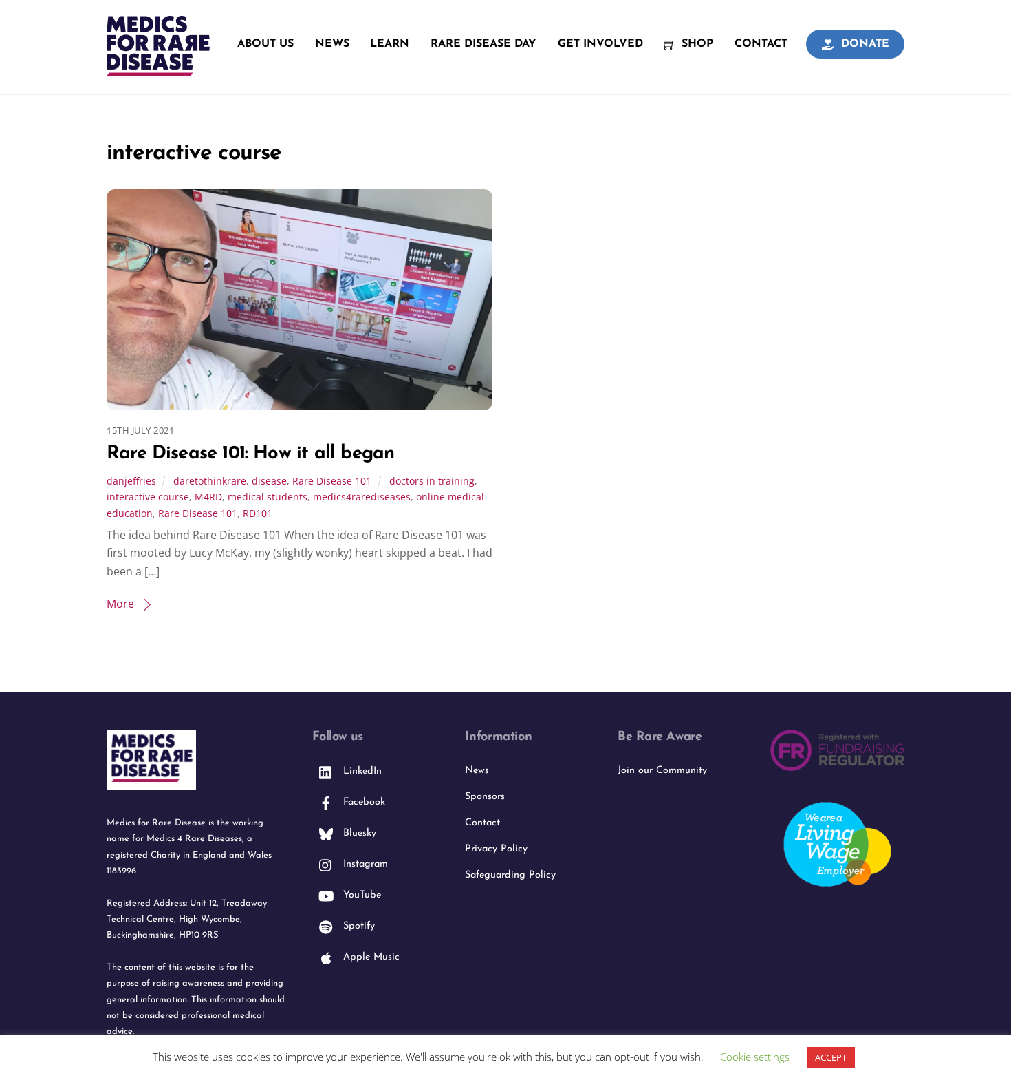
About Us (265, 44)
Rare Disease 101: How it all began (250, 454)
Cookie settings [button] (755, 1056)
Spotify (357, 926)
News (332, 44)
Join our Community (662, 770)
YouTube (360, 895)
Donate (863, 44)
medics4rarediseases (362, 496)
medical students (267, 496)
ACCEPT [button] (831, 1057)
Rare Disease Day (483, 44)
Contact (761, 44)
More (120, 603)
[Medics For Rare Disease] (158, 69)
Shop (695, 44)
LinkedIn (361, 771)
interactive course (148, 496)
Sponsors (485, 797)
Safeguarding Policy (510, 875)
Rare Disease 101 (331, 480)
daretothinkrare (209, 480)
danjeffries (131, 480)
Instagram (364, 864)
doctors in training (432, 480)
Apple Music (370, 957)
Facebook (362, 802)
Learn (389, 44)
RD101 (257, 513)
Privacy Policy (496, 849)
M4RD (208, 496)
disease (269, 480)
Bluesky (358, 833)
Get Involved (600, 44)
